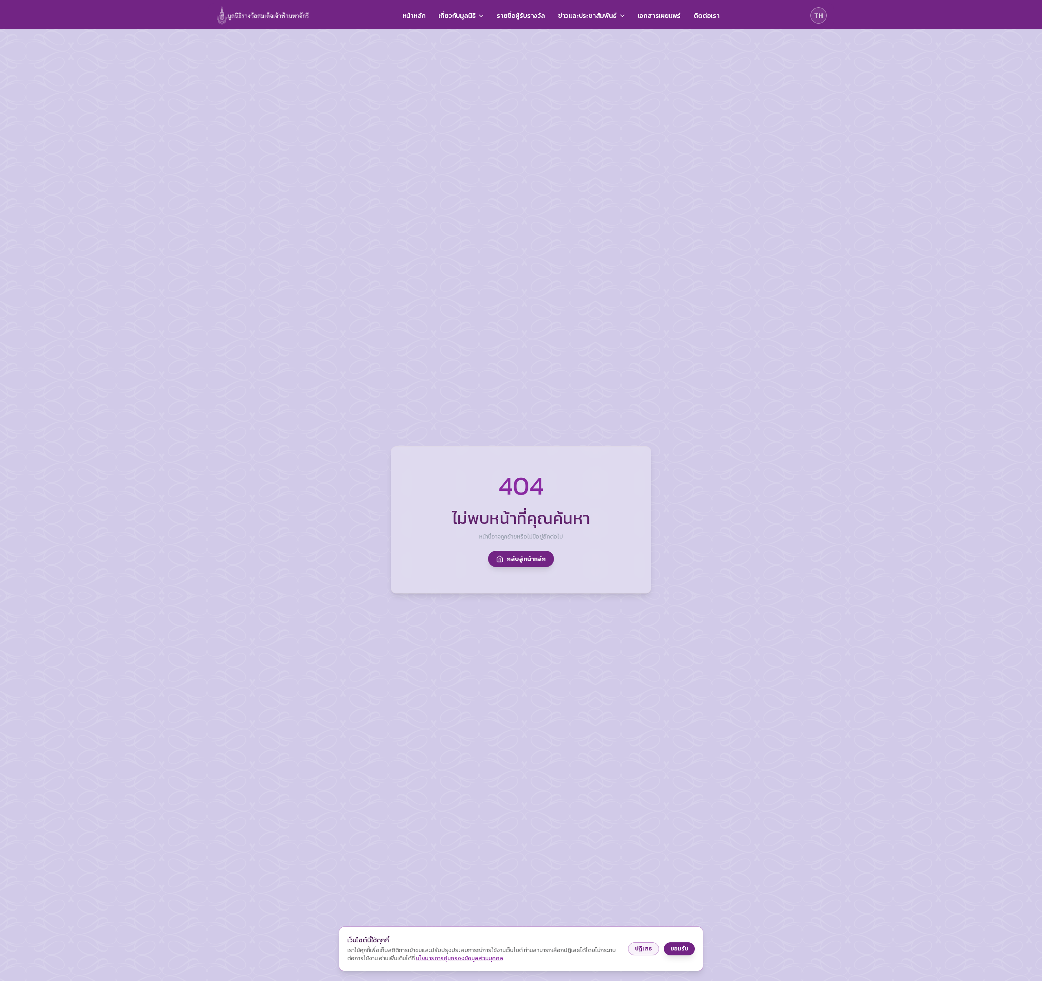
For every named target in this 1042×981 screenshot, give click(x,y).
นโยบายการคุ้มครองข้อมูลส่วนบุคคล (459, 958)
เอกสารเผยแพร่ (659, 15)
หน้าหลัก (414, 15)
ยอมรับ (679, 948)
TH (818, 15)
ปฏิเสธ (643, 948)
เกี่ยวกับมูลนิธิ (456, 15)
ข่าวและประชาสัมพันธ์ (587, 15)
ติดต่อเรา (707, 15)
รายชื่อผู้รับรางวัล (521, 15)
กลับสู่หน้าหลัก (526, 558)
